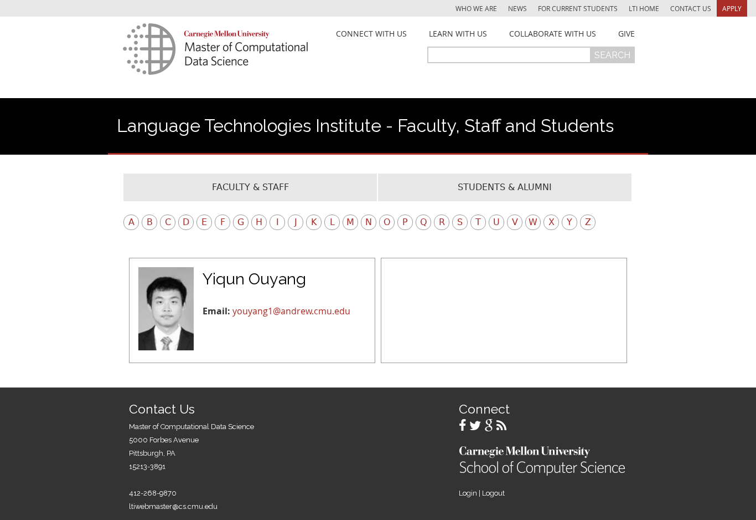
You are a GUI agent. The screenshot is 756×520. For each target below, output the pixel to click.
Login (468, 493)
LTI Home (644, 8)
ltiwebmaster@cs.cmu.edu (173, 506)
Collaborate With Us (552, 34)
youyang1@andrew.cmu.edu (291, 311)
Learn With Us (458, 34)
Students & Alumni (505, 187)
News (517, 8)
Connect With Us (371, 34)
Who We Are (476, 8)
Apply (732, 8)
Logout (493, 493)
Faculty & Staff (250, 187)
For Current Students (578, 8)
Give (626, 34)
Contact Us (690, 8)
